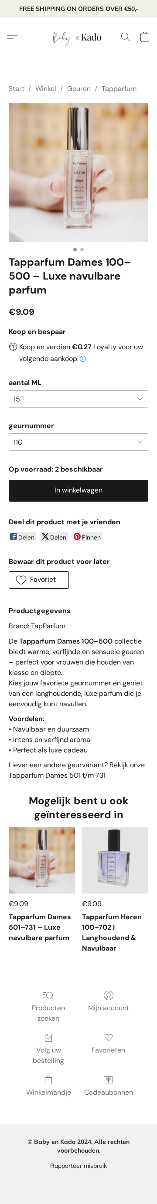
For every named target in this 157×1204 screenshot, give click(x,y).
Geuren (79, 88)
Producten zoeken (48, 1013)
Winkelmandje (48, 1092)
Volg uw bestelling (48, 1055)
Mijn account (108, 1007)
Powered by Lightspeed (78, 1181)
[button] (78, 37)
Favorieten (108, 1050)
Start (16, 88)
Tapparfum (119, 88)
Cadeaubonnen (108, 1092)
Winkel (45, 88)
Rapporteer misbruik (78, 1166)
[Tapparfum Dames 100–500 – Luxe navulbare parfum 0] (78, 172)
